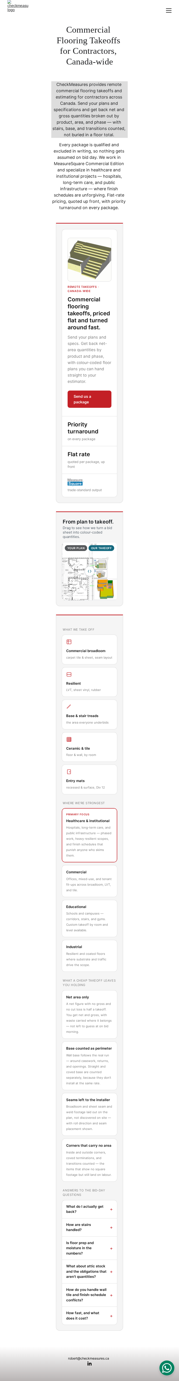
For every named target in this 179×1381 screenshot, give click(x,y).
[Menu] (169, 10)
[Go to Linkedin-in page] (89, 1363)
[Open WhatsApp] (166, 1368)
